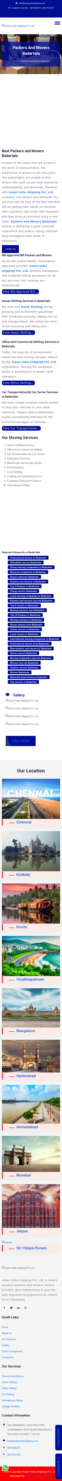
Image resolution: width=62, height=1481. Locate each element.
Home (15, 61)
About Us (7, 1333)
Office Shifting (9, 1388)
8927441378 (48, 8)
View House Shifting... (18, 332)
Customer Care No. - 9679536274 (26, 8)
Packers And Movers (13, 1376)
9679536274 (13, 1447)
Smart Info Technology (38, 1475)
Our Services (9, 1339)
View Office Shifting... (18, 382)
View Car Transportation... (21, 428)
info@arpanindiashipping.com (22, 1441)
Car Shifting (8, 1394)
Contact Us (10, 249)
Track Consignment (12, 1351)
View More (21, 741)
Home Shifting (9, 1382)
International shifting (12, 1400)
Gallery (5, 1345)
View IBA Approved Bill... (20, 291)
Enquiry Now (58, 1437)
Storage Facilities (11, 1406)
